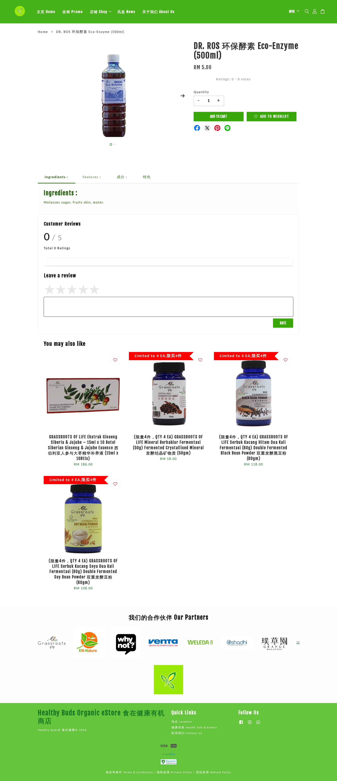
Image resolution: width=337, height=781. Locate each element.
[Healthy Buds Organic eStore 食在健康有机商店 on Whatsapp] (258, 724)
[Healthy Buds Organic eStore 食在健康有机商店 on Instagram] (249, 724)
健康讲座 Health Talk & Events (194, 727)
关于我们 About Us (158, 12)
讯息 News (126, 12)
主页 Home (46, 12)
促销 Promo (72, 12)
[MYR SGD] (293, 11)
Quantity (201, 92)
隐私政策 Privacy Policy (174, 772)
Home (43, 32)
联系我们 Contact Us (186, 733)
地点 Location (181, 721)
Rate (283, 323)
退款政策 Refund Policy (213, 772)
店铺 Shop (98, 12)
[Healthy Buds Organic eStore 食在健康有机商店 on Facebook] (241, 724)
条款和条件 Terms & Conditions (129, 772)
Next (182, 96)
